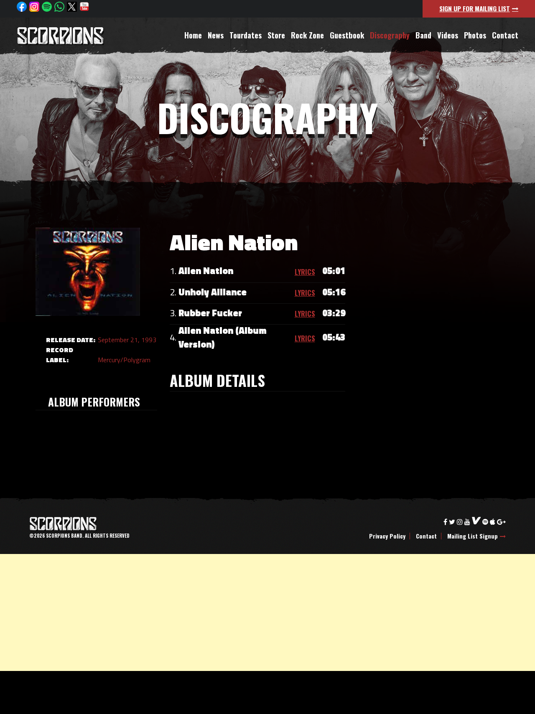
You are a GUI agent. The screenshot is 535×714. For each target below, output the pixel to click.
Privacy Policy (387, 536)
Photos (475, 35)
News (216, 35)
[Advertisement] (251, 612)
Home (193, 35)
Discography (390, 35)
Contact (505, 35)
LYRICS (305, 272)
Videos (447, 35)
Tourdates (245, 35)
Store (276, 35)
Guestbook (347, 35)
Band (423, 35)
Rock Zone (307, 35)
